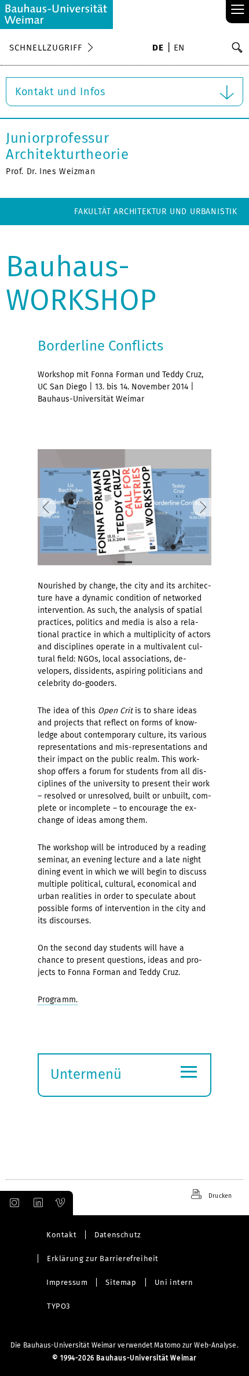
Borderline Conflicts (100, 346)
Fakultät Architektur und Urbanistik (155, 211)
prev (58, 507)
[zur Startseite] (56, 14)
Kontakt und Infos (60, 91)
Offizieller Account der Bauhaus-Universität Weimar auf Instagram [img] (12, 1203)
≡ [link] (238, 10)
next (190, 507)
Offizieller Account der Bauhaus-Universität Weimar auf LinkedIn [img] (36, 1203)
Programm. (58, 1000)
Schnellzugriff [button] (45, 47)
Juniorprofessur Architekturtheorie (67, 146)
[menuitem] (157, 48)
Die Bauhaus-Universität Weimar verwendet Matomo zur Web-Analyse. (124, 1345)
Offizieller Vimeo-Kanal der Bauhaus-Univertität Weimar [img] (61, 1203)
